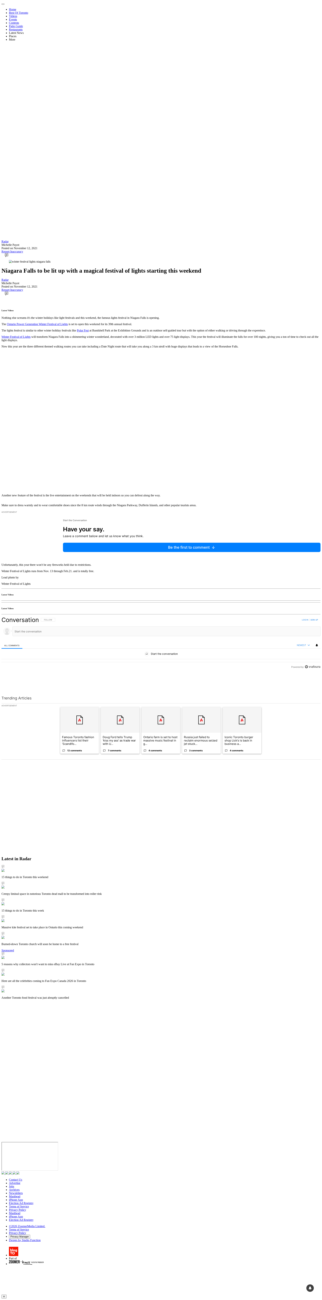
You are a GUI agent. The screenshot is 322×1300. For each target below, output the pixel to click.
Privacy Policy (17, 1209)
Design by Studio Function (25, 1240)
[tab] (11, 645)
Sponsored (7, 950)
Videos (13, 16)
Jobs (11, 1186)
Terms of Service (19, 1206)
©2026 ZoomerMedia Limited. (27, 1226)
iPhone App (16, 1199)
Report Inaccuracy (12, 251)
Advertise (14, 1183)
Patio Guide (16, 26)
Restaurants (16, 29)
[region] (161, 643)
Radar (5, 241)
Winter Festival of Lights (16, 336)
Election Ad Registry (21, 1203)
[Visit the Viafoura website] (313, 666)
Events (13, 19)
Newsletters (16, 1193)
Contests (14, 22)
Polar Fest (83, 330)
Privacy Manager (19, 1236)
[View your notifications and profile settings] (317, 645)
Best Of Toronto (18, 12)
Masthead (14, 1196)
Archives (14, 1189)
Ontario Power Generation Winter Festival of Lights (37, 324)
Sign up (314, 620)
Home (12, 9)
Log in (305, 620)
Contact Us (15, 1179)
